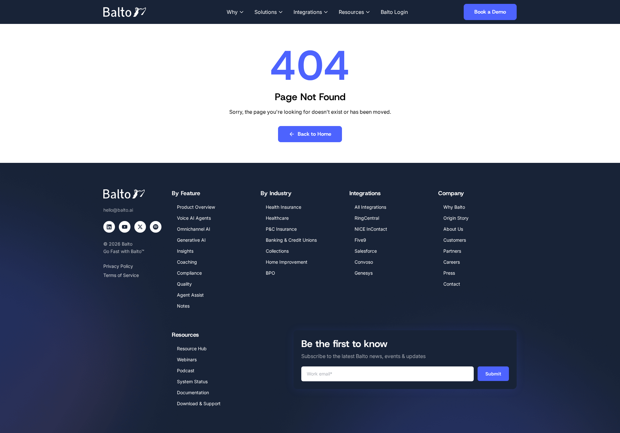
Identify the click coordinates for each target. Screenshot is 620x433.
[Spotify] (155, 227)
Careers (451, 262)
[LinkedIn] (109, 227)
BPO (270, 273)
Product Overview (196, 207)
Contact (451, 284)
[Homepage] (134, 12)
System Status (192, 381)
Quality (184, 284)
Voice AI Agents (194, 218)
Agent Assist (190, 295)
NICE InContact (371, 229)
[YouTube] (124, 227)
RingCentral (367, 218)
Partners (452, 251)
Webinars (187, 359)
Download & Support (199, 403)
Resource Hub (192, 348)
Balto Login (394, 12)
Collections (277, 251)
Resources (351, 12)
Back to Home (314, 134)
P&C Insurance (281, 229)
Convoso (364, 262)
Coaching (187, 262)
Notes (183, 306)
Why (232, 12)
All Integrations (370, 207)
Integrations (308, 12)
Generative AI (191, 240)
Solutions (265, 12)
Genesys (364, 273)
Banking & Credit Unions (291, 240)
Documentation (193, 392)
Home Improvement (286, 262)
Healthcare (277, 218)
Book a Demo (490, 11)
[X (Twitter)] (140, 227)
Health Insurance (283, 207)
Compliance (189, 273)
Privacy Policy (118, 266)
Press (449, 273)
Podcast (185, 370)
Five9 (360, 240)
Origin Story (456, 218)
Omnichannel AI (193, 229)
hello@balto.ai (118, 210)
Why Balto (454, 207)
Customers (454, 240)
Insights (185, 251)
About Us (453, 229)
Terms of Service (121, 275)
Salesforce (366, 251)
